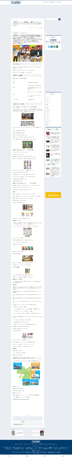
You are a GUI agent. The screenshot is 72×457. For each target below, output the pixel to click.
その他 (47, 122)
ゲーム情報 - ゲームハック (30, 447)
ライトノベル (48, 102)
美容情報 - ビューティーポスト (53, 447)
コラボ (47, 119)
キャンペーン (35, 421)
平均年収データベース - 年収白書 (30, 452)
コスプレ (47, 111)
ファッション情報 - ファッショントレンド (41, 447)
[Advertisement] (36, 11)
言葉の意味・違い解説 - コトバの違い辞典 (54, 452)
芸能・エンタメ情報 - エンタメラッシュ (19, 447)
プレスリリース (40, 421)
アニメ (26, 421)
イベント (31, 421)
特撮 (47, 104)
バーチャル (48, 109)
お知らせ (47, 124)
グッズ (29, 421)
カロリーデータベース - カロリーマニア (18, 452)
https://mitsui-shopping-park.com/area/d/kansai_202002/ (21, 399)
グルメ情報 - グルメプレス (8, 447)
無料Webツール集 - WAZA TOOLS (41, 452)
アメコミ (47, 106)
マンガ (47, 100)
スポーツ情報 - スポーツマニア (64, 447)
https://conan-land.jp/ (31, 99)
